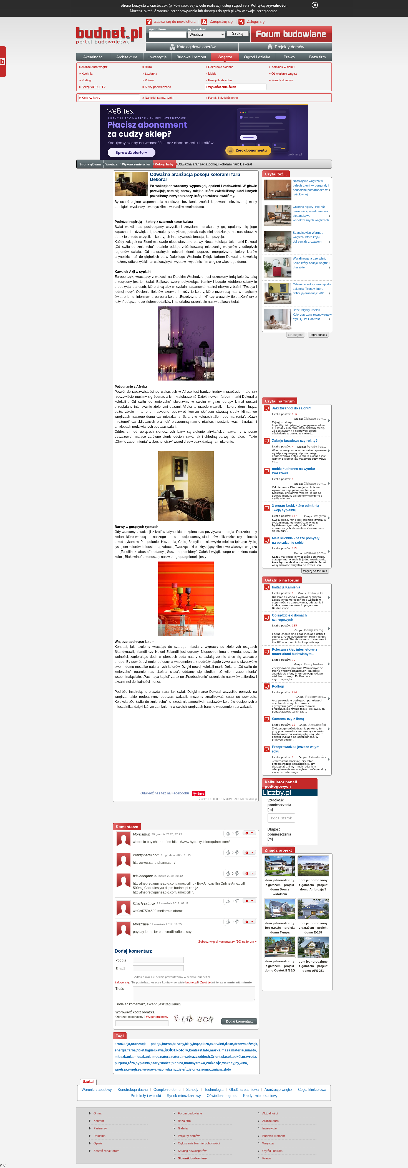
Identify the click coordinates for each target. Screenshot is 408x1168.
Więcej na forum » (315, 571)
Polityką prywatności (268, 5)
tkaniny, (190, 1063)
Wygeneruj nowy (157, 1016)
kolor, (170, 1050)
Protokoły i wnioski (146, 1096)
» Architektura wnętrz (93, 67)
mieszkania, (124, 1057)
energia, (121, 1050)
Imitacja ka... (317, 593)
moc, (156, 1057)
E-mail (120, 969)
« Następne (295, 334)
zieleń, (182, 1069)
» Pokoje (148, 80)
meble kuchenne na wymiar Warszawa (293, 471)
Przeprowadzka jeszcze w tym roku (295, 749)
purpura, (121, 1063)
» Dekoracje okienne (219, 67)
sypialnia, (143, 1063)
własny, (171, 1069)
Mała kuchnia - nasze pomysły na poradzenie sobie (295, 540)
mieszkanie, (143, 1057)
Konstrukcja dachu (133, 1090)
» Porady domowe (281, 80)
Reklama (99, 1135)
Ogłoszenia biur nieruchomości (199, 1143)
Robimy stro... (315, 696)
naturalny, (179, 1057)
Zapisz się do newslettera (174, 21)
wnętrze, (135, 1069)
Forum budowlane (190, 1113)
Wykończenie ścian (136, 164)
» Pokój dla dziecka (219, 80)
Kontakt (99, 1120)
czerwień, (217, 1044)
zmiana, (217, 1069)
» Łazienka (149, 73)
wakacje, (214, 1063)
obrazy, (192, 1057)
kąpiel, (150, 1050)
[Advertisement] (186, 813)
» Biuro (147, 67)
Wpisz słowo (157, 29)
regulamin (173, 1004)
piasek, (227, 1057)
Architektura (270, 1120)
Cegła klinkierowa (312, 1090)
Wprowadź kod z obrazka (135, 1012)
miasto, (251, 1050)
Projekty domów (189, 1135)
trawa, (201, 1063)
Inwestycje (269, 1128)
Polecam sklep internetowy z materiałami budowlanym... (294, 652)
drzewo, (240, 1044)
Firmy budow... (315, 664)
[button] (249, 832)
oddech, (204, 1057)
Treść (119, 989)
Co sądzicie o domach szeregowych (289, 617)
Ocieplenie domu (166, 1090)
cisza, (205, 1044)
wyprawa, (149, 1069)
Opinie (98, 1143)
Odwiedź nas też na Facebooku (164, 793)
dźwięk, (252, 1044)
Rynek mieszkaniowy (184, 1096)
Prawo (266, 1158)
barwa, (167, 1044)
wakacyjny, (231, 1063)
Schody (192, 1090)
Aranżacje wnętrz (278, 1090)
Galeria (183, 1128)
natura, (165, 1057)
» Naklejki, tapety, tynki (157, 97)
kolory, (182, 1050)
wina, (244, 1063)
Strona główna (90, 164)
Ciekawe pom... (315, 418)
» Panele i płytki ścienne (222, 97)
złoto (227, 1069)
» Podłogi (85, 80)
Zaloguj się (256, 21)
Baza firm (184, 1120)
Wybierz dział (197, 29)
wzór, (161, 1069)
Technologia (213, 1090)
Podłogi (278, 686)
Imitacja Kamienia (286, 587)
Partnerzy (100, 1128)
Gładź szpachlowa (244, 1090)
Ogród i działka (272, 1150)
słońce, (166, 1063)
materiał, (238, 1050)
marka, (215, 1050)
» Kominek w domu (281, 67)
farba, (132, 1050)
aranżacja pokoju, (146, 1044)
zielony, (193, 1069)
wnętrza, (121, 1069)
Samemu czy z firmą (288, 719)
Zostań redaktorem (106, 1150)
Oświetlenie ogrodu (222, 1096)
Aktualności (317, 724)
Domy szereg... (315, 630)
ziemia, (205, 1069)
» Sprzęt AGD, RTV (92, 87)
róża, (132, 1063)
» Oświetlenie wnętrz (283, 73)
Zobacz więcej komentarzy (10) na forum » (227, 941)
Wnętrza (111, 164)
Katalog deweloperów (192, 1150)
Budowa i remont (273, 1135)
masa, (226, 1050)
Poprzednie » (318, 334)
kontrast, (196, 1050)
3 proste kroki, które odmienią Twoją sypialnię (295, 508)
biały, (189, 1044)
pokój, (237, 1057)
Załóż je (205, 982)
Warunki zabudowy (97, 1090)
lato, (206, 1050)
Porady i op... (316, 446)
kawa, (160, 1050)
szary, (155, 1063)
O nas (98, 1113)
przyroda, (249, 1057)
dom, (229, 1043)
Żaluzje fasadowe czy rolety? (295, 441)
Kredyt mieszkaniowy (260, 1096)
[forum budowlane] (291, 34)
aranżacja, (123, 1044)
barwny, (179, 1044)
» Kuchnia (85, 73)
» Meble (211, 73)
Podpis (120, 960)
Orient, (216, 1057)
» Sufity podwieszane (156, 87)
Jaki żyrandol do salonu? (291, 408)
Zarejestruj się (221, 21)
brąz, (197, 1044)
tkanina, (178, 1063)
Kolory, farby (164, 164)
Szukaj (88, 1082)
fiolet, (141, 1050)
